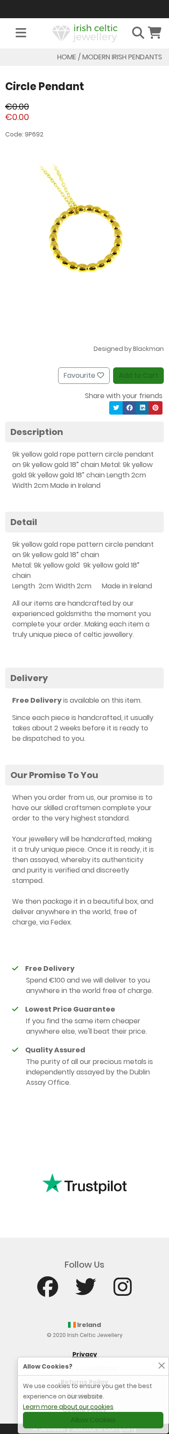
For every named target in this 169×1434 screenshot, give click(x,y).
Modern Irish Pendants (122, 57)
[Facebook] (47, 1291)
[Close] (161, 1365)
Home (66, 57)
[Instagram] (123, 1291)
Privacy (84, 1354)
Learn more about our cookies (68, 1406)
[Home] (85, 33)
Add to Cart (138, 375)
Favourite (80, 375)
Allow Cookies (93, 1420)
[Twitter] (85, 1291)
